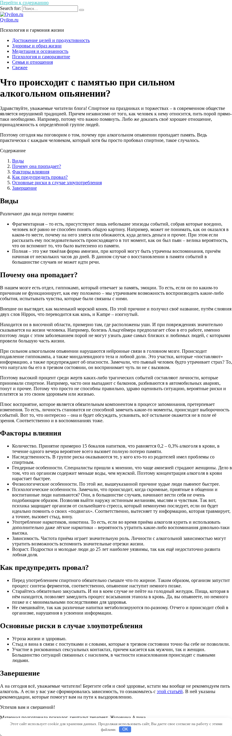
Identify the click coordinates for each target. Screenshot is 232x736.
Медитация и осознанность (40, 51)
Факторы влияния (30, 171)
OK (125, 729)
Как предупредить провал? (40, 177)
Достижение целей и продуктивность (51, 40)
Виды (18, 160)
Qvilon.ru (9, 19)
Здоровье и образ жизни (37, 45)
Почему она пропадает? (36, 166)
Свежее (19, 67)
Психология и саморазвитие (41, 56)
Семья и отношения (32, 62)
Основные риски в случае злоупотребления (57, 182)
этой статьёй (170, 691)
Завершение (24, 188)
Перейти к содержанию (24, 2)
